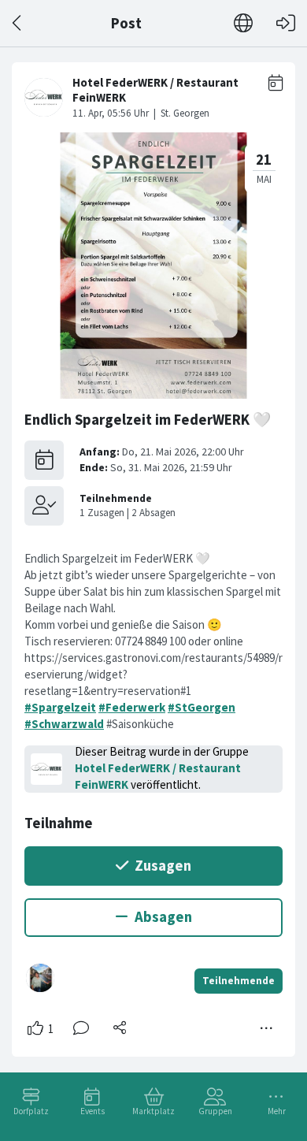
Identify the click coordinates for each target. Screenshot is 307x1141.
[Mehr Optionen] (267, 1028)
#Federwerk (131, 707)
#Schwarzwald (64, 723)
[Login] (286, 23)
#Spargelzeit (60, 707)
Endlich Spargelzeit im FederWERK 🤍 (147, 420)
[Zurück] (17, 23)
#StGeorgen (201, 707)
